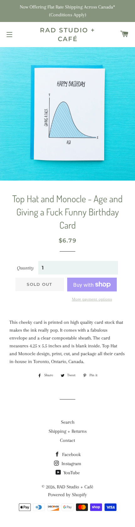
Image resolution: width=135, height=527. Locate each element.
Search (67, 422)
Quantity (25, 268)
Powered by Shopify (67, 494)
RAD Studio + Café (67, 34)
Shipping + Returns (68, 431)
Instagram (70, 463)
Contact (67, 440)
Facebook (71, 454)
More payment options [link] (92, 299)
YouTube (71, 472)
